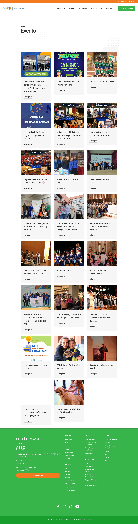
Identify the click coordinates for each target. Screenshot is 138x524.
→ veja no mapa (22, 457)
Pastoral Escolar (70, 455)
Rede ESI (131, 1)
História (67, 443)
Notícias (109, 8)
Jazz (106, 454)
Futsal (107, 457)
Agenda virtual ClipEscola (89, 470)
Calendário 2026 (70, 484)
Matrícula (67, 477)
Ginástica (108, 443)
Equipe (67, 449)
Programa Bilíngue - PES (91, 481)
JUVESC (87, 463)
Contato (67, 474)
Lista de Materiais (70, 481)
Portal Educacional (70, 487)
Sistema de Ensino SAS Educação (90, 476)
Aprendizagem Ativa (91, 485)
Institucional (68, 439)
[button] (121, 1)
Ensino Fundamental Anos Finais (91, 449)
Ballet (106, 460)
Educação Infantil (90, 439)
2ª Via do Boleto (70, 490)
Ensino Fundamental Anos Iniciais (91, 444)
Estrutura (67, 446)
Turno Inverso (89, 466)
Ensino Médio (89, 453)
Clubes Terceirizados (111, 439)
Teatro (107, 451)
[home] (12, 8)
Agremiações (69, 452)
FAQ (101, 8)
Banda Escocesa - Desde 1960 (110, 447)
